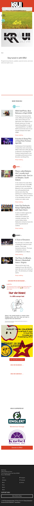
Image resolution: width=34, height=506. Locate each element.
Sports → (19, 235)
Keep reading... (19, 135)
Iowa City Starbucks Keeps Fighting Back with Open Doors (22, 207)
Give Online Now (17, 496)
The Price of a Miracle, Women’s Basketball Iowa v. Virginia (23, 260)
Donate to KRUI (17, 448)
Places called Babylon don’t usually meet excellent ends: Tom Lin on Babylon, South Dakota (23, 175)
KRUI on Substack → (17, 374)
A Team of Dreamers (22, 240)
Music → (19, 107)
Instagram (22, 477)
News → (19, 167)
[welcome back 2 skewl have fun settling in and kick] (17, 341)
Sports (3, 487)
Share (14, 28)
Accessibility (17, 502)
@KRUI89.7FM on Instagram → (17, 281)
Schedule (4, 480)
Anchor (22, 482)
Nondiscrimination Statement (7, 502)
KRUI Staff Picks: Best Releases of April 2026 (23, 112)
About (3, 489)
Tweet (19, 28)
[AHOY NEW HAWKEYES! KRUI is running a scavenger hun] (17, 308)
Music (3, 482)
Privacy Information (28, 500)
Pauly (4, 24)
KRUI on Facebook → (17, 365)
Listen (3, 477)
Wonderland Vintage (17, 427)
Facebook (22, 480)
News (3, 485)
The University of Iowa (9, 500)
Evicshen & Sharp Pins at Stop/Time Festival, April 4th (23, 141)
